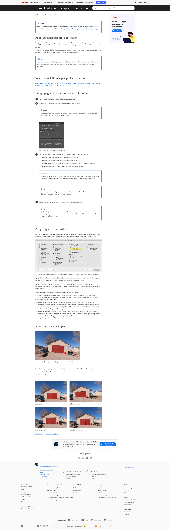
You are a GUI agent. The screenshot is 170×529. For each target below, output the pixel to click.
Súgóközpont (101, 488)
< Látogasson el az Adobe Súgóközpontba (49, 466)
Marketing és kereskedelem (65, 2)
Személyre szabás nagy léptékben (54, 488)
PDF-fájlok (23, 499)
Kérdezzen (68, 478)
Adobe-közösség (101, 492)
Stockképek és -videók (26, 506)
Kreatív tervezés (34, 2)
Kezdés (41, 472)
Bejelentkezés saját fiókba (130, 488)
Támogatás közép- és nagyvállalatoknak (107, 497)
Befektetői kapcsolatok (129, 502)
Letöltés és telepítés (102, 490)
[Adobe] (25, 2)
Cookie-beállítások (119, 526)
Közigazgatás (75, 492)
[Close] (110, 525)
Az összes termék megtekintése (28, 508)
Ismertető (126, 490)
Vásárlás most (101, 2)
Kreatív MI (23, 489)
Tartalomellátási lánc (51, 490)
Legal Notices (39, 434)
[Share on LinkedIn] (87, 458)
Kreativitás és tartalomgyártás (53, 495)
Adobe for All (127, 511)
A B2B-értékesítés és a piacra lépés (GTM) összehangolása (57, 497)
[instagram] (41, 526)
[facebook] (38, 526)
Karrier (125, 492)
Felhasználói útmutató (45, 474)
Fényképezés (24, 492)
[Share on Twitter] (83, 458)
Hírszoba (126, 497)
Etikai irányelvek (127, 509)
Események (126, 495)
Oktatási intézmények (77, 488)
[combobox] (113, 8)
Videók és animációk (25, 496)
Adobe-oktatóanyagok (103, 495)
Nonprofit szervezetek (77, 490)
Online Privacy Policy (52, 434)
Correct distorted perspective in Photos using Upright (82, 29)
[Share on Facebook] (79, 458)
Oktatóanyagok (43, 476)
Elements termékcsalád (26, 504)
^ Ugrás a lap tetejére (129, 467)
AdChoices (146, 526)
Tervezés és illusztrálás (26, 494)
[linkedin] (47, 526)
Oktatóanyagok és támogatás (84, 2)
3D (21, 501)
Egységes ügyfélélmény (52, 492)
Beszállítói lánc (127, 504)
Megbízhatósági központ (129, 507)
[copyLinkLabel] (91, 458)
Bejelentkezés (142, 2)
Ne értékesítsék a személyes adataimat (132, 526)
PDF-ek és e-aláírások (48, 2)
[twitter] (44, 526)
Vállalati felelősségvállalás (130, 500)
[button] (135, 2)
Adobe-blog (126, 514)
